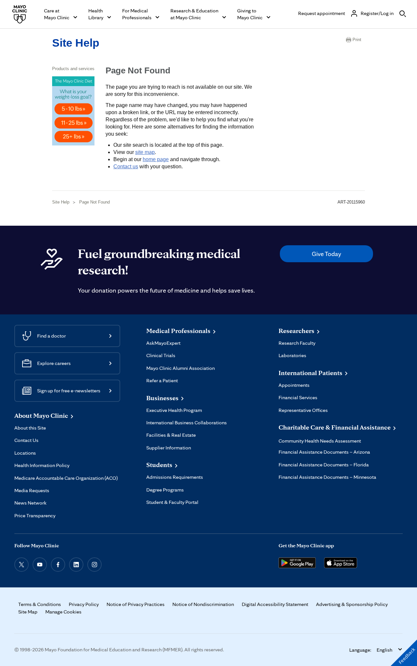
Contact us (125, 166)
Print (356, 39)
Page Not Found (94, 202)
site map (145, 152)
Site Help (75, 43)
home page (156, 159)
